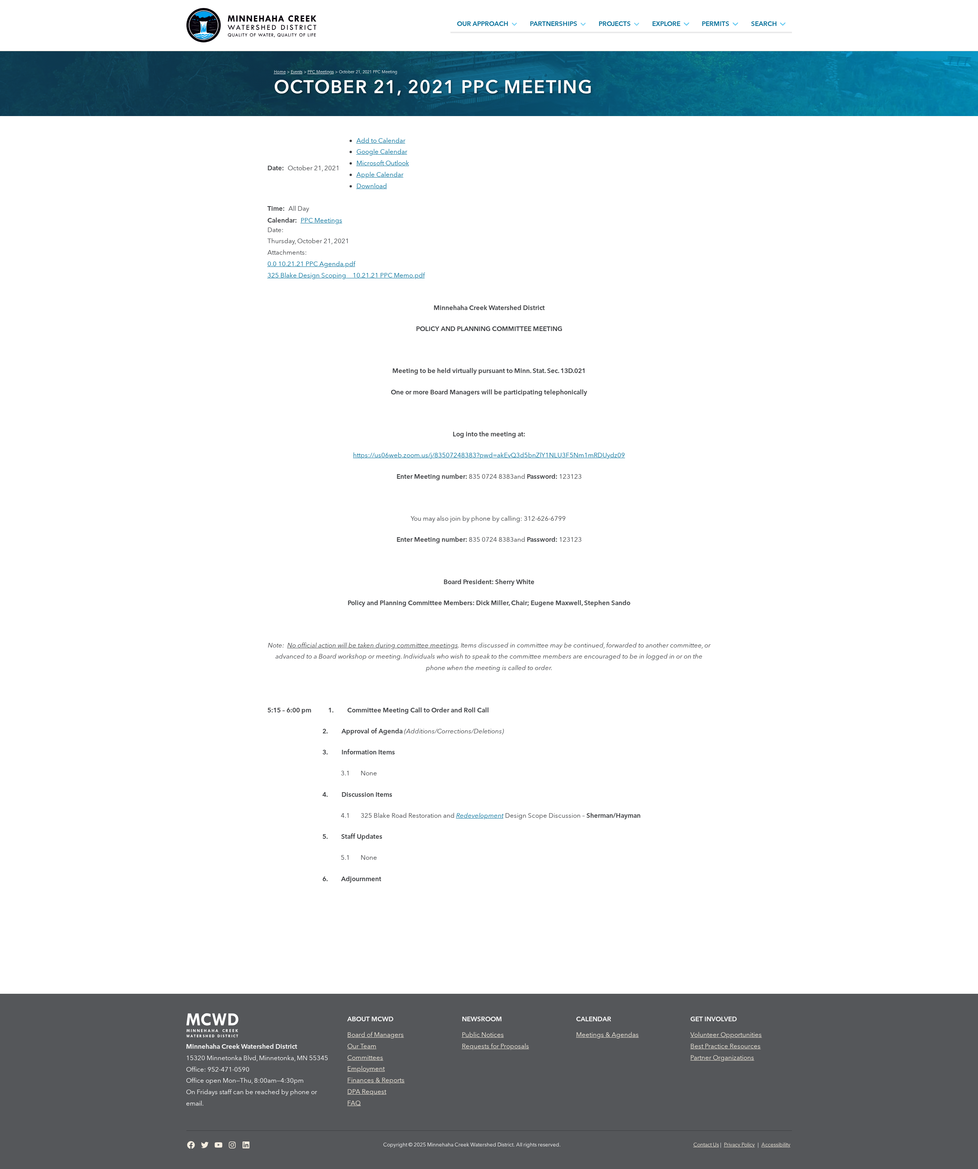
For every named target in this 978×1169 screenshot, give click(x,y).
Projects (615, 23)
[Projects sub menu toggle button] (637, 24)
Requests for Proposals (495, 1046)
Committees (365, 1057)
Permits (715, 23)
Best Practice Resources (725, 1046)
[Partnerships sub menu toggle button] (583, 24)
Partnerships (553, 23)
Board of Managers (375, 1034)
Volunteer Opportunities (726, 1034)
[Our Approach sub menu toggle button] (514, 24)
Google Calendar (381, 151)
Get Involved (713, 1019)
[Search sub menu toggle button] (782, 24)
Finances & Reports (376, 1080)
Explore (666, 23)
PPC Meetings (321, 220)
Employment (366, 1068)
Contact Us (706, 1145)
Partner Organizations (722, 1057)
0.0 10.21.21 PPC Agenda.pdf (311, 264)
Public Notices (483, 1034)
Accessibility (775, 1145)
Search (764, 23)
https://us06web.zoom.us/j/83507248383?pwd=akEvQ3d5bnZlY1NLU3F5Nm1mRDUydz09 (489, 455)
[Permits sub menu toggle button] (735, 24)
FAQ (354, 1103)
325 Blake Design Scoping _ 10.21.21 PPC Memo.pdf (346, 275)
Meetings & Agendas (607, 1034)
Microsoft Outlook (382, 163)
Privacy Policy (739, 1145)
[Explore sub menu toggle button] (686, 24)
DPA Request (366, 1091)
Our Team (361, 1046)
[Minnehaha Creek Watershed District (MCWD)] (251, 25)
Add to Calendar (380, 140)
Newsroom (482, 1019)
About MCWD (370, 1019)
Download (371, 186)
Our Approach (482, 23)
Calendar (593, 1019)
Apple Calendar (379, 174)
